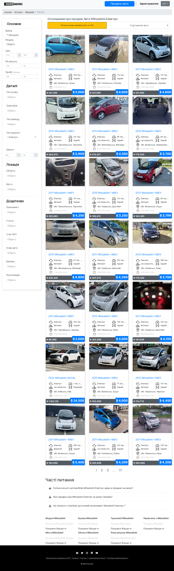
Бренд (8, 30)
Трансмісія (11, 105)
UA (164, 3)
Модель (9, 40)
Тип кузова (12, 92)
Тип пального (13, 133)
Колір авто (12, 248)
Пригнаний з (12, 207)
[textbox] (20, 97)
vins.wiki (8, 12)
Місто (9, 184)
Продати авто (120, 3)
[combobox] (21, 35)
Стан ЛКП (11, 234)
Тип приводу (13, 119)
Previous (49, 50)
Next (82, 50)
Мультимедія (13, 275)
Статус (10, 221)
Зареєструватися (149, 3)
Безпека (10, 261)
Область (10, 170)
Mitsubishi (29, 12)
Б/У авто (18, 12)
